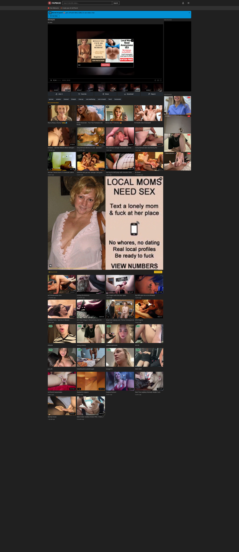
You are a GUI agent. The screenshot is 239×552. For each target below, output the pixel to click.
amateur (58, 99)
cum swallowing (90, 99)
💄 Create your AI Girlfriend (69, 8)
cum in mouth (102, 99)
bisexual (66, 99)
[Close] (189, 12)
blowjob (73, 99)
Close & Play (105, 65)
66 (50, 22)
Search (116, 3)
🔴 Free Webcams (53, 8)
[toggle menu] (178, 3)
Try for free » (54, 16)
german (51, 99)
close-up (81, 99)
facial (110, 99)
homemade (117, 99)
